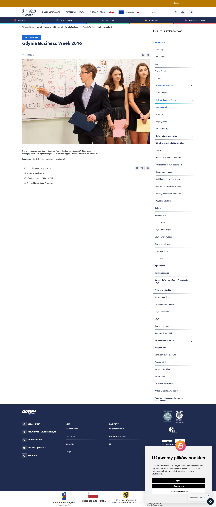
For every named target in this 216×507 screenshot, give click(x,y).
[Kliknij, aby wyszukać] (176, 12)
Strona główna (28, 27)
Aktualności (23, 20)
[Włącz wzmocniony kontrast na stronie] (191, 12)
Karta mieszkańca (51, 12)
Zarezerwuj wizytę (75, 12)
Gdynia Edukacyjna (73, 27)
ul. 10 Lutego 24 (35, 440)
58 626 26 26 (32, 455)
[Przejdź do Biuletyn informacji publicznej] (111, 12)
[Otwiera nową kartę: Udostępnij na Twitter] (148, 55)
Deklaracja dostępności (117, 436)
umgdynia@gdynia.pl (37, 448)
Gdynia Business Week (92, 27)
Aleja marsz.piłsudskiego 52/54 (42, 432)
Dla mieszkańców (44, 27)
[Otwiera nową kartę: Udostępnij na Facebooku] (143, 55)
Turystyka (109, 20)
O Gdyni (68, 452)
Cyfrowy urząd (97, 12)
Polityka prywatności (116, 429)
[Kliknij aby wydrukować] (148, 168)
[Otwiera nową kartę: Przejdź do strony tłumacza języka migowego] (183, 12)
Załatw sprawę (66, 20)
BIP (110, 444)
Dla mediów (153, 20)
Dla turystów (70, 436)
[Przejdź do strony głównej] (29, 12)
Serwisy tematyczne (196, 20)
